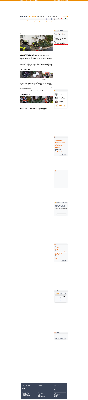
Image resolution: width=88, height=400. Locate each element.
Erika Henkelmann (62, 93)
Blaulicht (26, 18)
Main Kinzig (56, 395)
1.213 (37, 0)
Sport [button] (38, 16)
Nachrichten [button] (34, 16)
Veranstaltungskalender (41, 396)
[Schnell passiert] (25, 77)
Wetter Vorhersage (41, 397)
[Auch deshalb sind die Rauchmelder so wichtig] (36, 77)
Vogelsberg (56, 396)
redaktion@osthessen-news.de (60, 338)
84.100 (26, 0)
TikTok (55, 389)
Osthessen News (25, 392)
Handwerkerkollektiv (31, 21)
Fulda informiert (43, 21)
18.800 (30, 0)
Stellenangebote (40, 393)
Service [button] (46, 16)
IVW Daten (39, 387)
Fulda (55, 393)
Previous (57, 105)
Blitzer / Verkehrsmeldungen (42, 392)
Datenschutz (66, 0)
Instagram (55, 388)
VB (63, 18)
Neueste (55, 30)
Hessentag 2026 (55, 21)
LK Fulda (37, 21)
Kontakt (55, 0)
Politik (33, 18)
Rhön (67, 18)
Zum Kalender (64, 260)
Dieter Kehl (61, 97)
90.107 (22, 0)
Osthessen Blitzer (25, 394)
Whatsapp (55, 387)
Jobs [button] (56, 16)
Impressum (62, 0)
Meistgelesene (60, 30)
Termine (49, 16)
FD (52, 18)
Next (64, 105)
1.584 (33, 0)
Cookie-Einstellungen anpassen (26, 388)
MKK (59, 18)
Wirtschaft (29, 18)
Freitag (61, 293)
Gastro (39, 394)
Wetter (57, 290)
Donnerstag (57, 293)
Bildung (39, 18)
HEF (56, 18)
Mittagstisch (40, 395)
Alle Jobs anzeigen (63, 154)
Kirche (42, 18)
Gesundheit (35, 18)
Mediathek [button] (42, 16)
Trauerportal (24, 21)
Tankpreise (49, 21)
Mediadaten (58, 0)
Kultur (44, 18)
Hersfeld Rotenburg (57, 394)
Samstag (65, 293)
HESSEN (48, 18)
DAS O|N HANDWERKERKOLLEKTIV (61, 202)
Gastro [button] (53, 16)
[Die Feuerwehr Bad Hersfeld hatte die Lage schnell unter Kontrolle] (47, 77)
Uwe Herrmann (61, 101)
